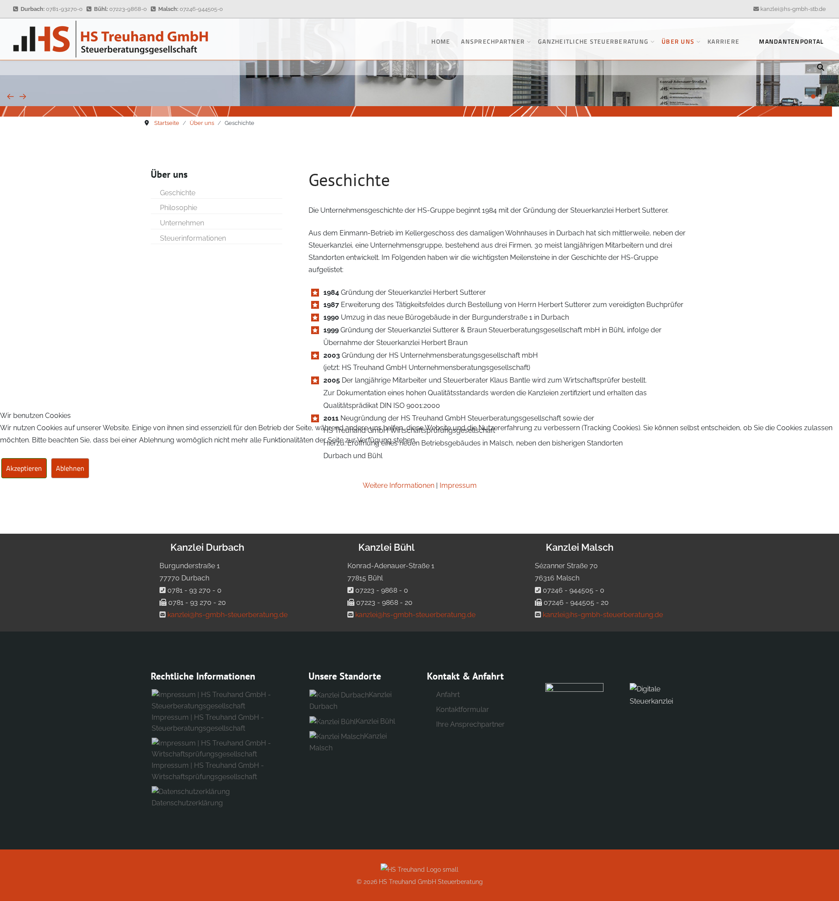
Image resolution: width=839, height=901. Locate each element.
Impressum (458, 485)
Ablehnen (70, 468)
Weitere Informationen (398, 485)
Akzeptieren (24, 468)
